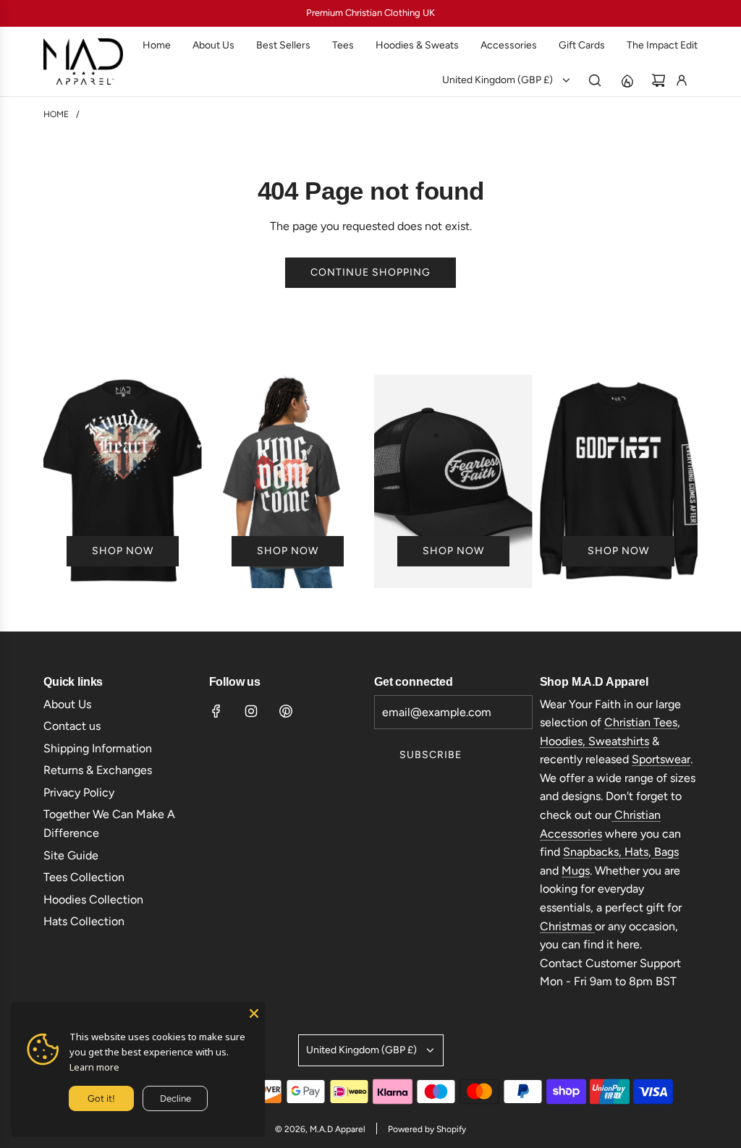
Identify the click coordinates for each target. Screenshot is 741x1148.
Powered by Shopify (427, 1129)
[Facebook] (216, 711)
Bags (665, 852)
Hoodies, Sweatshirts (594, 741)
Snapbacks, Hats (605, 852)
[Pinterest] (286, 711)
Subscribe (430, 755)
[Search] (595, 80)
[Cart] (658, 80)
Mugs (576, 870)
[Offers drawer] (627, 80)
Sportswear (661, 759)
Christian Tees (640, 722)
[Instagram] (251, 711)
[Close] (254, 1013)
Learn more (94, 1066)
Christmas (567, 926)
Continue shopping (370, 272)
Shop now (122, 551)
